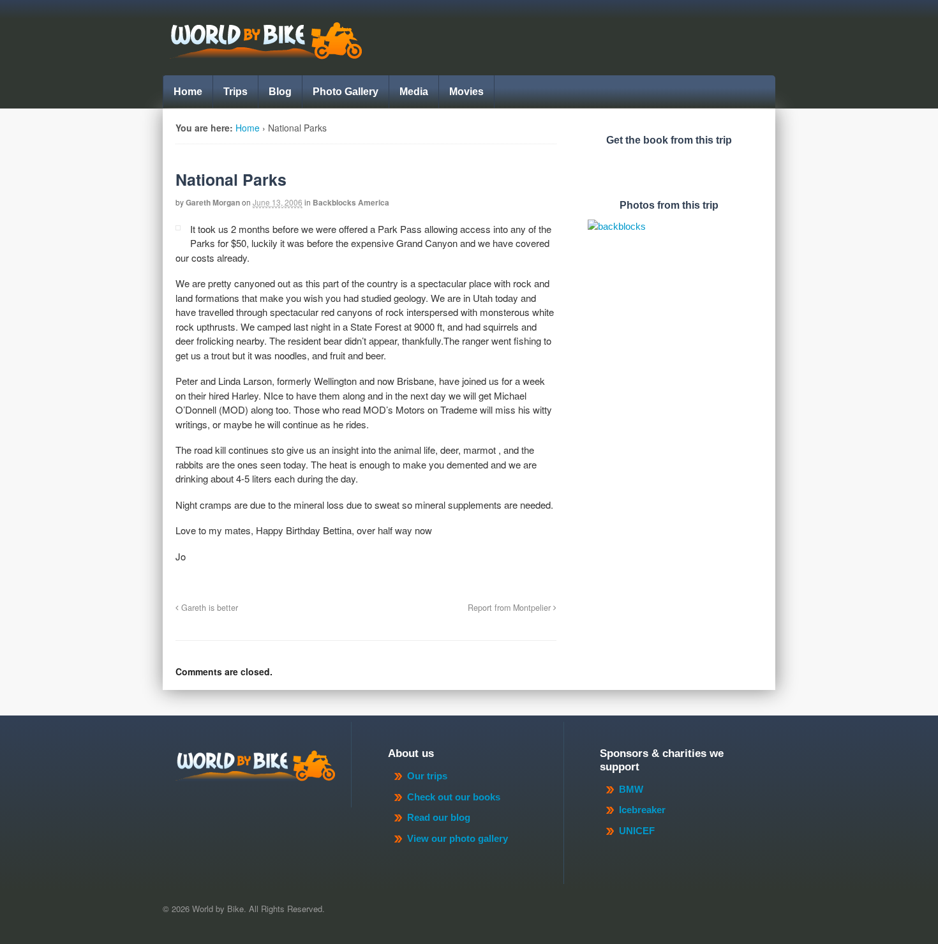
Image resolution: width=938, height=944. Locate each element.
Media (413, 91)
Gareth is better (208, 607)
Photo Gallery (345, 91)
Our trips (427, 775)
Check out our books (453, 796)
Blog (280, 91)
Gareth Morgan (213, 202)
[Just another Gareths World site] (265, 52)
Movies (466, 91)
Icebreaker (642, 809)
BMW (631, 789)
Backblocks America (351, 202)
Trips (235, 91)
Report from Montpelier (510, 607)
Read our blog (438, 817)
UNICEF (637, 830)
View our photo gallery (457, 838)
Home (188, 91)
